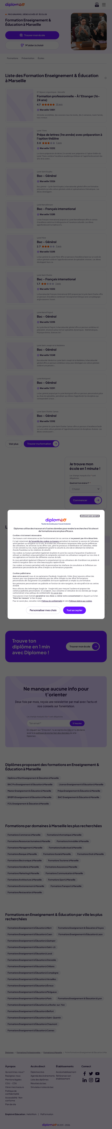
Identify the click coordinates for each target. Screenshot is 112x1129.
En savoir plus (56, 593)
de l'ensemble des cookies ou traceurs (44, 541)
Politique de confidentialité (52, 601)
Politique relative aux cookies (80, 601)
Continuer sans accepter (89, 516)
